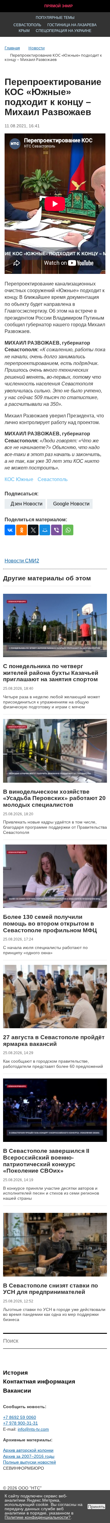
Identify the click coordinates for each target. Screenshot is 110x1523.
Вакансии (17, 1390)
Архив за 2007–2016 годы (28, 1456)
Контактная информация (39, 1381)
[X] (33, 530)
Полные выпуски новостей (29, 1462)
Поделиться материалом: (36, 519)
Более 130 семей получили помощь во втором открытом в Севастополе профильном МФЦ (50, 923)
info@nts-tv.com (33, 1429)
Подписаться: (21, 493)
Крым (24, 31)
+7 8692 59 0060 (19, 1417)
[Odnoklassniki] (21, 530)
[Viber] (56, 530)
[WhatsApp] (68, 530)
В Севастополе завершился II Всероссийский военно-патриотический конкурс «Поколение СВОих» (46, 1161)
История (15, 1372)
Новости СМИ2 (22, 560)
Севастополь (27, 25)
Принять (96, 1506)
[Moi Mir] (44, 530)
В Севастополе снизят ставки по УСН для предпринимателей (50, 1288)
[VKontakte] (10, 530)
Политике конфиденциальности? (38, 1517)
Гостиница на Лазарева (72, 25)
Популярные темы (55, 18)
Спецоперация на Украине (63, 31)
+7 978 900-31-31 (20, 1423)
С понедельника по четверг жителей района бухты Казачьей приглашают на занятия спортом (50, 672)
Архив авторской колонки (28, 1450)
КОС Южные (19, 479)
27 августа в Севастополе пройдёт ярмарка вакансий (54, 1040)
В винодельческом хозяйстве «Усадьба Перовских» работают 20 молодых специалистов (54, 798)
